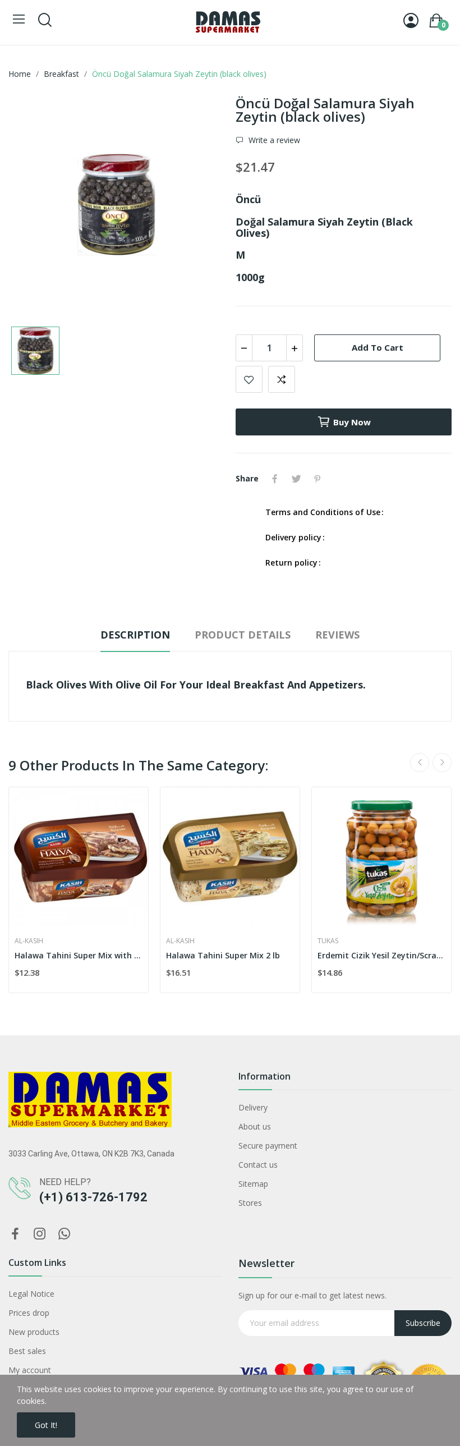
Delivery (253, 1107)
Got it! (46, 1425)
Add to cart (377, 347)
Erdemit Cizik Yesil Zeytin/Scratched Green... (381, 955)
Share (275, 478)
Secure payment (267, 1145)
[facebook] (15, 1234)
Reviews (337, 634)
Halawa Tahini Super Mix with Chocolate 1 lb (78, 955)
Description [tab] (135, 634)
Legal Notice (31, 1293)
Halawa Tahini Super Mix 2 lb (223, 955)
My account (29, 1370)
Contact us (258, 1164)
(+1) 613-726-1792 (93, 1197)
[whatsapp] (64, 1234)
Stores (250, 1202)
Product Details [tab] (243, 634)
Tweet (296, 478)
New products (33, 1331)
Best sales (27, 1351)
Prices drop (28, 1312)
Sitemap (253, 1183)
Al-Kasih (29, 941)
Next (442, 762)
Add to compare (281, 379)
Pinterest (317, 478)
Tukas (328, 941)
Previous (419, 762)
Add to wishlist (249, 379)
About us (254, 1126)
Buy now (352, 422)
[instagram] (40, 1234)
